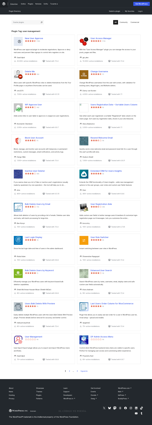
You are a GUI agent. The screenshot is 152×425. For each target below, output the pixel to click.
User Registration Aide (101, 204)
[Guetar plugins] (41, 22)
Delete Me (30, 71)
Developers (67, 395)
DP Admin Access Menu (102, 337)
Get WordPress (141, 4)
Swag (94, 398)
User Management (33, 337)
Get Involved (95, 388)
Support (66, 392)
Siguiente (84, 371)
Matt (120, 392)
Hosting (12, 395)
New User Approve (34, 38)
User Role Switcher (100, 237)
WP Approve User (33, 104)
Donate (94, 395)
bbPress (122, 395)
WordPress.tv (69, 398)
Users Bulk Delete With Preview (40, 303)
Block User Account (34, 138)
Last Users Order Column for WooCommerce (112, 303)
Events (93, 392)
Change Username (99, 71)
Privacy (11, 398)
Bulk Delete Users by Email (37, 204)
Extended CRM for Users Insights (106, 171)
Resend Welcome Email (102, 138)
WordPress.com (125, 388)
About (11, 388)
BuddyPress (123, 398)
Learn (65, 388)
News (11, 392)
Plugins (38, 395)
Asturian (33, 411)
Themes (39, 392)
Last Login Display (33, 237)
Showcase (40, 388)
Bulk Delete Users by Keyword (39, 270)
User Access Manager (101, 38)
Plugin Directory (15, 11)
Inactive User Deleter (35, 171)
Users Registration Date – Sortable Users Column (114, 104)
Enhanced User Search (101, 270)
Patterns (39, 398)
